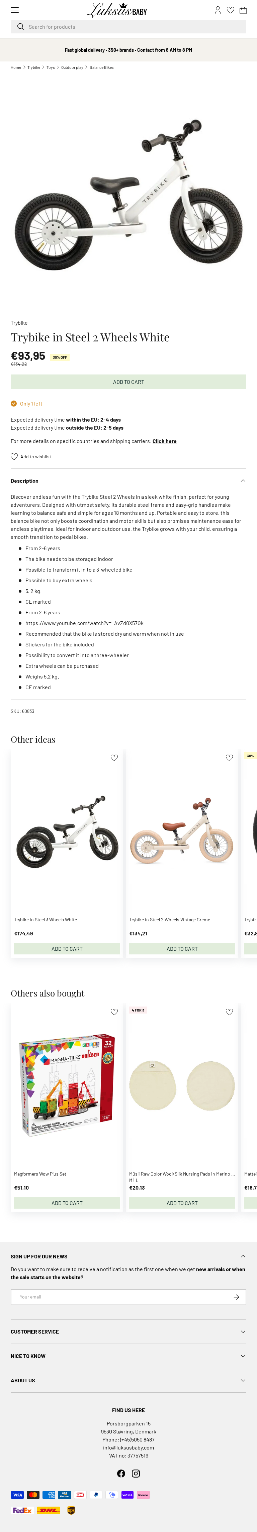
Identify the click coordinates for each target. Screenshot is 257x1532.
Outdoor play (72, 67)
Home (16, 67)
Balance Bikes (102, 67)
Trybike (33, 67)
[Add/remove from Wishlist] (114, 757)
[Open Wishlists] (230, 10)
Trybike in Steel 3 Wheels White (45, 919)
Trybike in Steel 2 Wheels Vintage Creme (169, 919)
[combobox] (128, 26)
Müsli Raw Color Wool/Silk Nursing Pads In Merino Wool (185, 1174)
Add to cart (128, 381)
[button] (243, 10)
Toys (51, 67)
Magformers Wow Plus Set (40, 1174)
